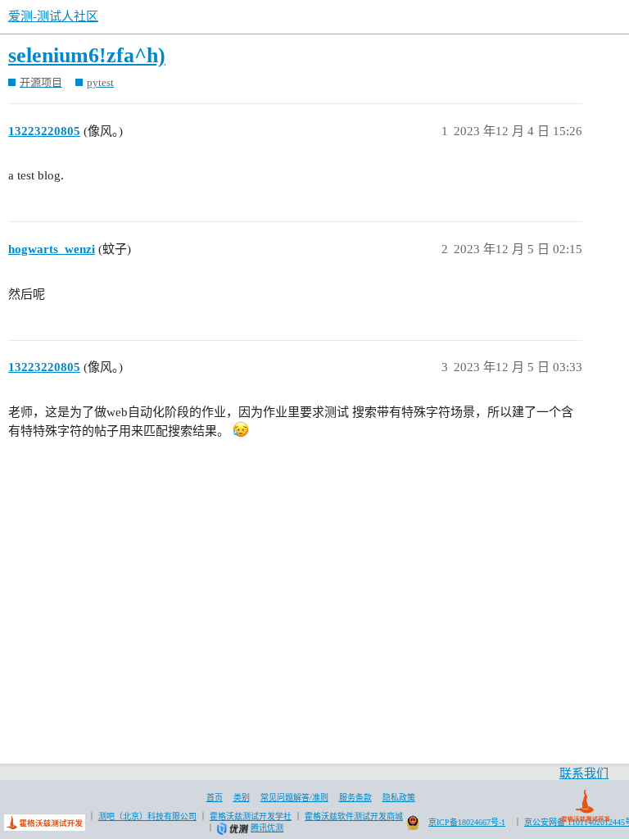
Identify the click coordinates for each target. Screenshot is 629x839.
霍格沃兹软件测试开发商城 (354, 816)
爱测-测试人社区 (53, 16)
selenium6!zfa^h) (86, 55)
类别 (241, 797)
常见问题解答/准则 (294, 797)
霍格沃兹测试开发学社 (251, 816)
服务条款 (355, 797)
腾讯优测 (267, 827)
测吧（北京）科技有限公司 (147, 816)
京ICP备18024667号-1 (466, 822)
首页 (214, 797)
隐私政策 (398, 797)
